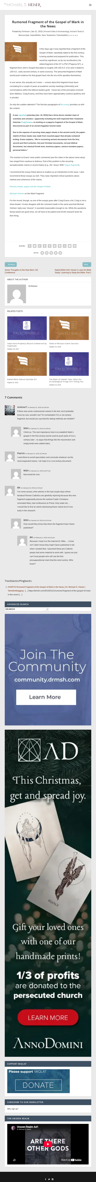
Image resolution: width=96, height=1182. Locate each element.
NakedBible (35, 35)
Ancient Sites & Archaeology (56, 31)
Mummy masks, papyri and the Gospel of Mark (30, 186)
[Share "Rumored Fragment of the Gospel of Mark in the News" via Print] (74, 245)
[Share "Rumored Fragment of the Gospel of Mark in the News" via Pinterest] (49, 245)
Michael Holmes (17, 193)
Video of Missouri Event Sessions (64, 343)
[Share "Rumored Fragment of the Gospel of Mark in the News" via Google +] (39, 245)
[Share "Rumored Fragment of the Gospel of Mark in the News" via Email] (69, 245)
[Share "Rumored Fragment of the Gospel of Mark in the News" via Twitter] (34, 245)
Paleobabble (62, 35)
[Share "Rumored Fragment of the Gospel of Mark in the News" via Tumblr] (44, 245)
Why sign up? (12, 1109)
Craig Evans (26, 122)
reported (22, 115)
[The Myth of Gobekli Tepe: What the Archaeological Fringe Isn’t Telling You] (69, 364)
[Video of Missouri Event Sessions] (69, 328)
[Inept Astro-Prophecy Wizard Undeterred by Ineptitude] (27, 328)
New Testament (49, 35)
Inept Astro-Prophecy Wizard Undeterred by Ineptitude (27, 344)
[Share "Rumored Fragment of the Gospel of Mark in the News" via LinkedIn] (54, 245)
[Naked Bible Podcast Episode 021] (27, 364)
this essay (64, 104)
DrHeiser (26, 31)
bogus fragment (71, 165)
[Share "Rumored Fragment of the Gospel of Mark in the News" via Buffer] (59, 245)
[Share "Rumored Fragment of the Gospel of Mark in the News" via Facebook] (29, 245)
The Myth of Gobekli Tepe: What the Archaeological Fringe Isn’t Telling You (66, 380)
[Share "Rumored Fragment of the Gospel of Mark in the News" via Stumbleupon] (64, 245)
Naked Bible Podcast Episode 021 (22, 379)
